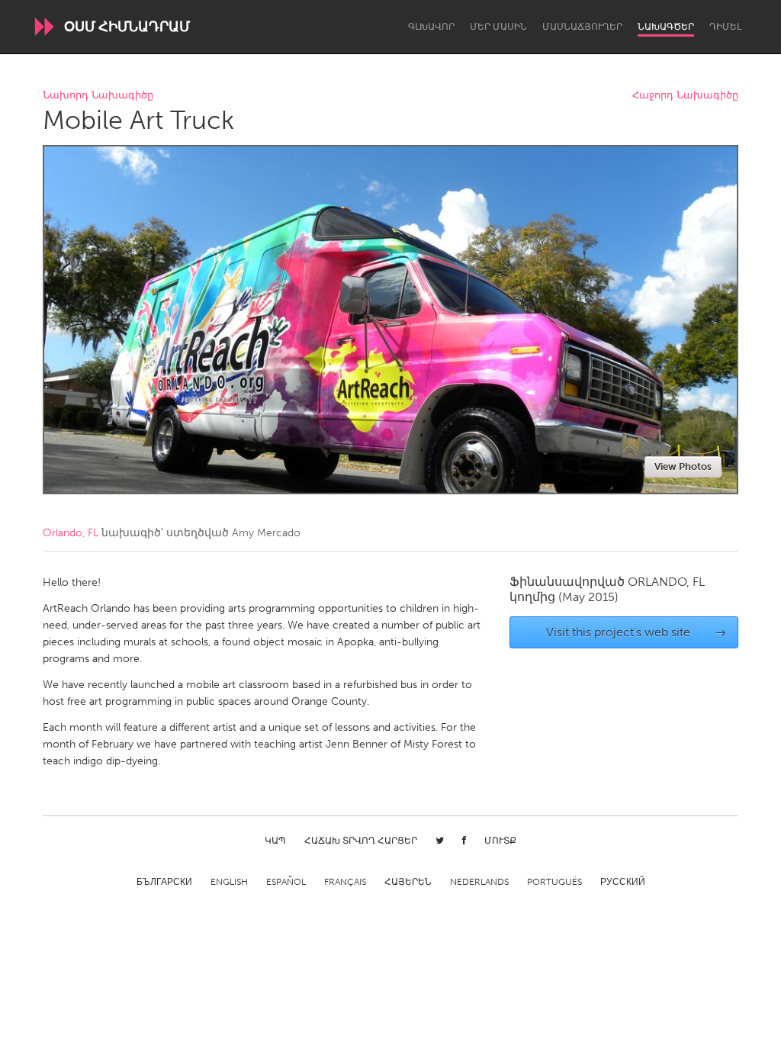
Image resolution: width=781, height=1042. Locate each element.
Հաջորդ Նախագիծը (685, 96)
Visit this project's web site (636, 632)
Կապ (275, 840)
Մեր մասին (498, 26)
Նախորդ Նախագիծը (98, 96)
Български (164, 881)
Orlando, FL (70, 532)
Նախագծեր (666, 26)
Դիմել (725, 26)
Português (554, 881)
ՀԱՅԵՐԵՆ (408, 881)
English (229, 881)
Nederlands (479, 881)
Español (286, 881)
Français (345, 881)
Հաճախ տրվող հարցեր (360, 840)
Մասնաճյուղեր (582, 26)
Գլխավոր (431, 26)
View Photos (683, 466)
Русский (622, 881)
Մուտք (500, 840)
